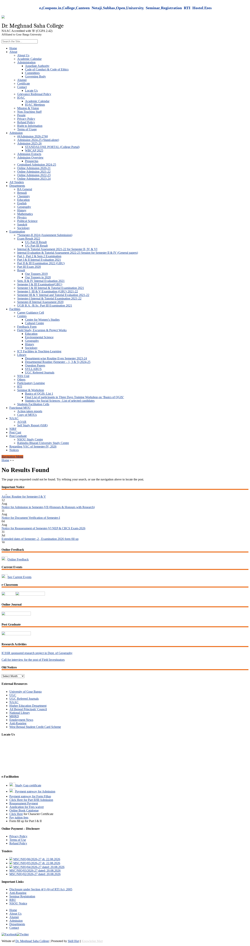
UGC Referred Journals (39, 372)
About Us (23, 55)
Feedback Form (27, 326)
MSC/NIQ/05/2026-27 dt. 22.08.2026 (36, 863)
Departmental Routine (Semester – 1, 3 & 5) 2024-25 (57, 362)
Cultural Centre (34, 323)
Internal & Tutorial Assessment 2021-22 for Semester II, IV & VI (57, 249)
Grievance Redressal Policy (34, 94)
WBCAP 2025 (34, 150)
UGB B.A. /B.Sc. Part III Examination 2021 (44, 305)
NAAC (14, 418)
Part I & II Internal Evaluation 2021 (39, 259)
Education (23, 199)
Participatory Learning (31, 383)
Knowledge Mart (92, 941)
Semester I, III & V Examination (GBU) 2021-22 (47, 291)
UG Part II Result (36, 242)
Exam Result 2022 (28, 238)
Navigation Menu (12, 456)
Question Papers (35, 365)
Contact (22, 87)
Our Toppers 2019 (36, 273)
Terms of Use (17, 839)
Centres (22, 316)
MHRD (14, 716)
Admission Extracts (29, 154)
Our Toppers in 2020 (38, 277)
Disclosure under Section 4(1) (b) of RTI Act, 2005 (40, 889)
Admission (16, 132)
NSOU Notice (18, 903)
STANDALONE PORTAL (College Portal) (52, 147)
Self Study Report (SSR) (32, 425)
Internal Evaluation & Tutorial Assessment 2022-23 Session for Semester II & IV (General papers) (77, 252)
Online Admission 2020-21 (34, 168)
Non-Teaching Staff (29, 111)
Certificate (23, 83)
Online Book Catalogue (24, 810)
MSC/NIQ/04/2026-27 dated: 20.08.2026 (38, 867)
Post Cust (15, 432)
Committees (32, 73)
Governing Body (35, 76)
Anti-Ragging (17, 723)
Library (21, 355)
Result (21, 270)
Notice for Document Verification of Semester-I (31, 511)
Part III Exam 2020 (29, 266)
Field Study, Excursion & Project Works (42, 330)
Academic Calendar (29, 58)
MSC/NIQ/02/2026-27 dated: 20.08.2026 (35, 874)
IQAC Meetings (35, 104)
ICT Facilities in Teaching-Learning (39, 351)
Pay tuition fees (18, 817)
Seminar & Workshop (30, 390)
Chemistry (23, 196)
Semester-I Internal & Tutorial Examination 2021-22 (49, 298)
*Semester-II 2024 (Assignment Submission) (44, 235)
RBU (12, 900)
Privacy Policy (26, 118)
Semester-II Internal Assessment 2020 (40, 302)
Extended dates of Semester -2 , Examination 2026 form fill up (40, 532)
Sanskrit (22, 224)
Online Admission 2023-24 (34, 178)
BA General (24, 189)
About (13, 51)
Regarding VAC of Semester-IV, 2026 (32, 446)
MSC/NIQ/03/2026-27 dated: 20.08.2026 (35, 870)
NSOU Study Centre (30, 439)
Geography (24, 207)
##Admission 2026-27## (32, 136)
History (21, 210)
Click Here (16, 814)
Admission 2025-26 (29, 143)
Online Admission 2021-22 (34, 171)
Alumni (22, 80)
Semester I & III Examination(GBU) (39, 284)
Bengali (22, 192)
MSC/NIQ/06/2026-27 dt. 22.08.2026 (36, 859)
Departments (17, 185)
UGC (12, 695)
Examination (17, 231)
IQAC (21, 97)
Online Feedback (18, 559)
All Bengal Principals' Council (28, 709)
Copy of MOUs (27, 414)
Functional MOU (20, 407)
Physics (22, 217)
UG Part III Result (36, 245)
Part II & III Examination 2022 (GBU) (41, 263)
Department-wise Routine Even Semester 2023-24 (56, 358)
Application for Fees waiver (26, 807)
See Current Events (19, 577)
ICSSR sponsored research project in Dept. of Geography (37, 653)
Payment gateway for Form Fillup (30, 796)
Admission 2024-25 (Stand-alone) (38, 140)
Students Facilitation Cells (33, 404)
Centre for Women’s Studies (42, 319)
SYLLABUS (33, 369)
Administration (26, 62)
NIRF (13, 429)
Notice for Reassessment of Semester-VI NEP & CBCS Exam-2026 (43, 522)
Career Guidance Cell (30, 312)
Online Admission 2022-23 (34, 175)
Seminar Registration (22, 896)
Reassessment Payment (23, 803)
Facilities (14, 309)
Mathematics (25, 214)
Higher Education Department (27, 705)
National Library (19, 712)
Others (21, 379)
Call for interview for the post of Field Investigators (33, 659)
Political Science (27, 221)
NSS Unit (23, 376)
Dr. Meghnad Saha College (32, 941)
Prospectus (31, 161)
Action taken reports (29, 411)
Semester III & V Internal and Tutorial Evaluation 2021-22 (53, 295)
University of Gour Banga (25, 691)
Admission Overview (30, 157)
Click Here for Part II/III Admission (31, 800)
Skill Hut (73, 941)
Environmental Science (39, 337)
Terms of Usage (27, 129)
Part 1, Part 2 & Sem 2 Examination (39, 256)
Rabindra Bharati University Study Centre (43, 443)
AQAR (21, 421)
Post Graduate (18, 436)
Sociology (23, 228)
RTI (19, 386)
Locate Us (31, 90)
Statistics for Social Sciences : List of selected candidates (60, 400)
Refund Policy (26, 122)
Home (13, 48)
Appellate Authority (37, 66)
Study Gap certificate (28, 785)
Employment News (21, 719)
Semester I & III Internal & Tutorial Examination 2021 (50, 288)
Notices (14, 450)
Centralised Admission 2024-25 (36, 164)
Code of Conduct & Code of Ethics (47, 69)
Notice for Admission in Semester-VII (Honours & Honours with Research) (48, 501)
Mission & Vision (28, 108)
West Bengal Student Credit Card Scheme (35, 726)
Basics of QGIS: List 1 (39, 393)
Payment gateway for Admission (35, 791)
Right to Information (29, 125)
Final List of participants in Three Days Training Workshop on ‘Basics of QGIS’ (74, 397)
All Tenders (16, 182)
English (22, 203)
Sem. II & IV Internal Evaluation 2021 (41, 281)
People (21, 115)
